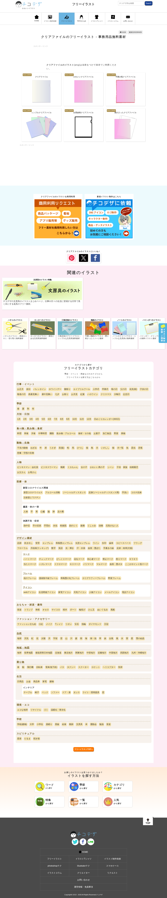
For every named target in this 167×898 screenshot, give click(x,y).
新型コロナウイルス (33, 492)
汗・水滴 (81, 548)
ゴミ (46, 710)
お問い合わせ (128, 21)
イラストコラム (113, 21)
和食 (26, 433)
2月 (25, 419)
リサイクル (36, 710)
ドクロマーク (60, 564)
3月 (31, 419)
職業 (63, 467)
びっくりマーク (63, 559)
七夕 (57, 394)
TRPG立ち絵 (81, 21)
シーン (111, 467)
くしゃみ (92, 526)
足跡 (19, 543)
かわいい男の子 (97, 467)
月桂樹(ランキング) (40, 548)
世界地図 (28, 653)
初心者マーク (93, 559)
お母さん (32, 472)
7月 (55, 419)
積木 (65, 610)
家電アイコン (64, 592)
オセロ (46, 610)
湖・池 (93, 638)
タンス (76, 692)
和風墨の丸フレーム (70, 578)
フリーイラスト (83, 4)
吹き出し (28, 543)
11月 (82, 419)
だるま (27, 738)
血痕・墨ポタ (116, 564)
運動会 (93, 724)
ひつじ (80, 448)
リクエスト (112, 873)
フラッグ (138, 543)
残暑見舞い (33, 394)
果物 (123, 433)
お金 (28, 681)
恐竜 (140, 448)
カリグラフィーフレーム (93, 578)
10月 (74, 419)
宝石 (77, 624)
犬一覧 (120, 448)
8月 (61, 419)
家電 (45, 681)
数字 (53, 548)
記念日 (126, 394)
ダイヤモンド (95, 624)
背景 (37, 543)
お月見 (74, 394)
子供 (119, 467)
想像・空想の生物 (25, 453)
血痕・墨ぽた (94, 548)
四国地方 (124, 653)
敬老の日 (21, 394)
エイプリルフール (81, 389)
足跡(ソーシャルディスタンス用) (104, 492)
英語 (60, 548)
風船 (113, 610)
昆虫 (133, 448)
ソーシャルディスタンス (74, 492)
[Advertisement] (80, 53)
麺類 (52, 433)
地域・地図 (23, 647)
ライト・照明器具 (91, 692)
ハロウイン (92, 394)
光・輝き (69, 548)
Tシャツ (59, 624)
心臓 (43, 511)
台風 (111, 638)
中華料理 (42, 433)
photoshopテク (55, 866)
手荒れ (47, 526)
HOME (36, 21)
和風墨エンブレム (64, 543)
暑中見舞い (47, 394)
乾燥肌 (63, 526)
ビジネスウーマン (49, 467)
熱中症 (27, 526)
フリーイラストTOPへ (83, 749)
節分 (28, 389)
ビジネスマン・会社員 (27, 467)
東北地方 (68, 653)
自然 (19, 633)
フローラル (22, 548)
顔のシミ (73, 526)
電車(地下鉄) (51, 667)
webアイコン (30, 592)
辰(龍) (61, 448)
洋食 (33, 433)
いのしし (105, 448)
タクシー (71, 667)
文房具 (79, 724)
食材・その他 (84, 433)
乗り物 (20, 662)
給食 (64, 724)
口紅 (41, 624)
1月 (18, 419)
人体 (26, 511)
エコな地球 (22, 710)
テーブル (28, 692)
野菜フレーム (114, 578)
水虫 (55, 526)
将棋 (37, 610)
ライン (96, 543)
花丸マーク (79, 559)
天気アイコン (80, 592)
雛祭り (67, 389)
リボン (68, 624)
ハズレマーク (45, 564)
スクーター (83, 667)
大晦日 (117, 394)
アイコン (27, 587)
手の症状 (37, 526)
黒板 (57, 724)
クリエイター (83, 873)
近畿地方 (102, 653)
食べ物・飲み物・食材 (30, 428)
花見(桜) (133, 389)
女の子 (84, 467)
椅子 (37, 692)
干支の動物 (22, 448)
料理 (19, 433)
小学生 (40, 724)
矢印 (104, 543)
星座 (19, 738)
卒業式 (105, 389)
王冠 (106, 624)
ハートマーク (30, 559)
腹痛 (82, 526)
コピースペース (123, 543)
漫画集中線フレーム (48, 578)
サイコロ (56, 610)
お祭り (65, 394)
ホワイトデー (55, 389)
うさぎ (53, 448)
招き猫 (36, 738)
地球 (19, 638)
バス (62, 667)
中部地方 (91, 653)
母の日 (114, 389)
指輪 (84, 624)
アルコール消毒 (52, 492)
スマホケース (112, 866)
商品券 (36, 681)
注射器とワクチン (32, 497)
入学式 (96, 389)
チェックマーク (46, 559)
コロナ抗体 (136, 492)
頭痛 (101, 526)
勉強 (101, 724)
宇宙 (55, 638)
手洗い (125, 492)
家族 (125, 467)
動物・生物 (23, 442)
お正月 (20, 389)
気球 (120, 667)
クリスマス (106, 394)
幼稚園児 (134, 467)
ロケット (96, 667)
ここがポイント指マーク (136, 564)
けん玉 (91, 610)
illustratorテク (83, 866)
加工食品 (107, 433)
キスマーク (75, 564)
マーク (26, 554)
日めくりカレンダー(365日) (107, 419)
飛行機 (30, 667)
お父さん (21, 472)
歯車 (111, 543)
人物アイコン (95, 592)
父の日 (123, 389)
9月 (68, 419)
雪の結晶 (140, 638)
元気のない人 (112, 526)
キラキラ (133, 559)
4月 (37, 419)
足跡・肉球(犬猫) (125, 548)
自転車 (39, 667)
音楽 (19, 610)
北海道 (58, 653)
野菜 (116, 433)
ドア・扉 (66, 692)
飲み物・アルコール (66, 433)
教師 (71, 724)
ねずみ (34, 448)
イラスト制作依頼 (50, 21)
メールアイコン (112, 592)
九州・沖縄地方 (139, 653)
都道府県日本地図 (43, 653)
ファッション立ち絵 (26, 624)
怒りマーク (121, 559)
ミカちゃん (73, 467)
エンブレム (48, 543)
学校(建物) (22, 724)
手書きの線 (108, 548)
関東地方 (79, 653)
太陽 (43, 638)
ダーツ (73, 610)
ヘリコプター (109, 667)
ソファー (55, 692)
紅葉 (82, 394)
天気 (26, 638)
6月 (49, 419)
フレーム (27, 573)
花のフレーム (30, 578)
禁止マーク (108, 559)
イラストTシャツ (97, 21)
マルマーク (101, 564)
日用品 (20, 681)
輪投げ (82, 610)
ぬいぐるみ (102, 610)
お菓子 (97, 433)
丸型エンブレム (82, 543)
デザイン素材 (24, 538)
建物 (52, 681)
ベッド (45, 692)
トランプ (28, 610)
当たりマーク (30, 564)
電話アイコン (128, 592)
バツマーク (88, 564)
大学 (32, 724)
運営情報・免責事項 (83, 887)
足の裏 (61, 511)
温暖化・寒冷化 (58, 710)
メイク (49, 624)
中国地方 (113, 653)
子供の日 (144, 389)
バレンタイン (39, 389)
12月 (89, 419)
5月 (43, 419)
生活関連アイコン (47, 592)
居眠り (49, 724)
